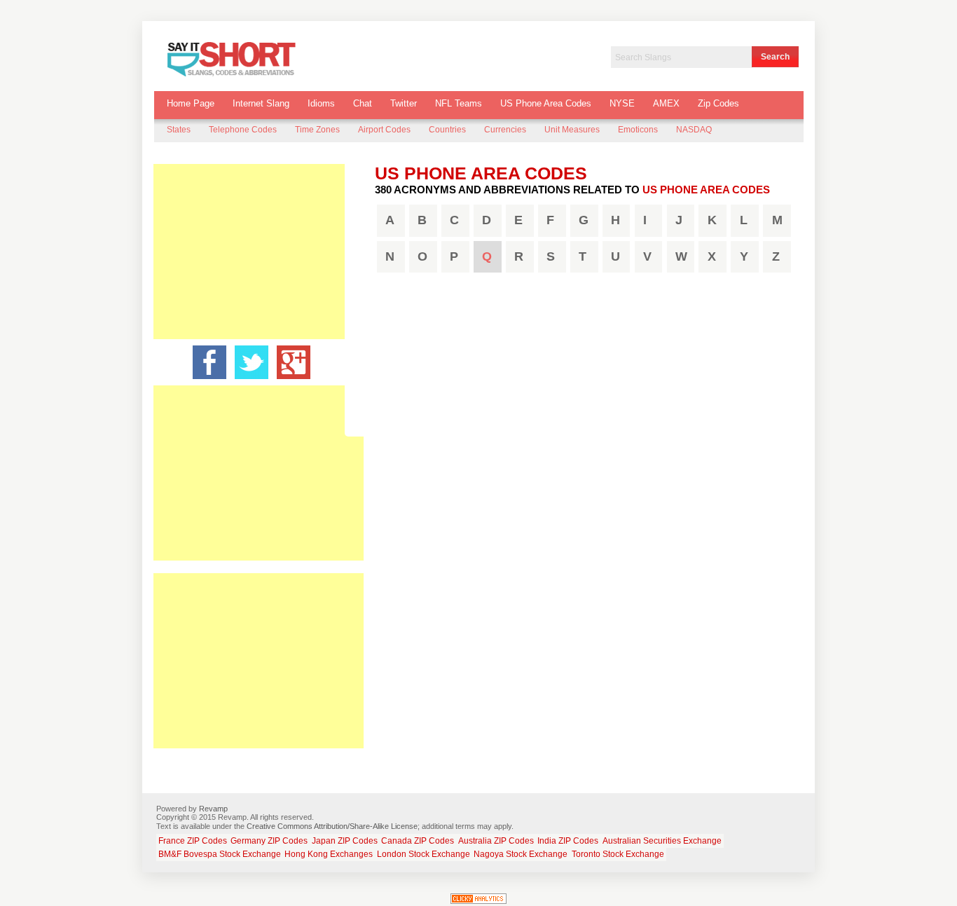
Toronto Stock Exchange (618, 854)
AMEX (666, 103)
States (179, 130)
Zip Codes (718, 103)
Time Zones (317, 130)
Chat (362, 103)
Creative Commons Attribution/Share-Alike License (332, 826)
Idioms (321, 103)
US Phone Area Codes (545, 103)
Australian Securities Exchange (662, 841)
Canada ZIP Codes (417, 841)
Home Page (190, 103)
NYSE (622, 103)
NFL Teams (458, 103)
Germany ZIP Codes (269, 841)
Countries (447, 130)
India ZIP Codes (567, 841)
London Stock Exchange (423, 854)
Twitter (403, 103)
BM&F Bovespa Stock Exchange (219, 854)
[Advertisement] (258, 251)
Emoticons (638, 130)
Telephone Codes (243, 130)
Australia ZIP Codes (496, 841)
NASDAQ (694, 130)
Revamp (213, 808)
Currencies (505, 130)
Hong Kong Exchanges (328, 854)
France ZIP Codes (192, 841)
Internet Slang (261, 103)
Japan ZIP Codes (345, 841)
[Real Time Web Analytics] (478, 901)
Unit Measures (572, 130)
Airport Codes (384, 130)
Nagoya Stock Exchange (520, 854)
